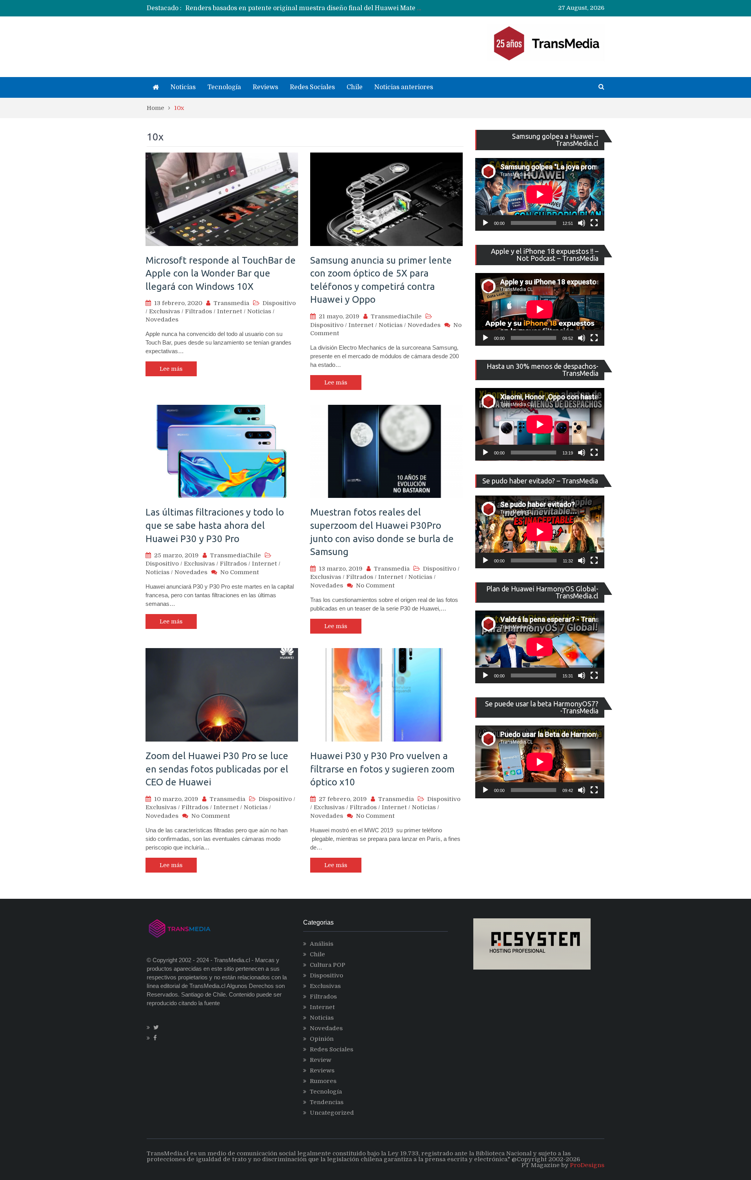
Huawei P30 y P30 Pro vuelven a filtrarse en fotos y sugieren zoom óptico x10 (382, 769)
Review (320, 1059)
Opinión (322, 1038)
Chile (355, 87)
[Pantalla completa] (594, 223)
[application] (539, 194)
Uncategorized (332, 1112)
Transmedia (231, 303)
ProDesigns (587, 1165)
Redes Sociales (312, 87)
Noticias (183, 87)
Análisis (321, 943)
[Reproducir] (485, 223)
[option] (303, 8)
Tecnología (224, 87)
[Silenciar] (582, 223)
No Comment (239, 572)
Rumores (323, 1081)
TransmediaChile (396, 316)
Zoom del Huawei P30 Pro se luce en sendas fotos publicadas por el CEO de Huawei (217, 769)
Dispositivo (279, 303)
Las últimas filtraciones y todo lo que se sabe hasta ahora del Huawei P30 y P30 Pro (215, 525)
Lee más (171, 369)
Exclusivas (164, 311)
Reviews (265, 87)
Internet (229, 311)
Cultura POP (327, 964)
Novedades (162, 319)
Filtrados (198, 311)
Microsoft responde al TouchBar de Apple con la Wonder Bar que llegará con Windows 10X (221, 273)
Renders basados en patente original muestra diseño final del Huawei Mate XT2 (307, 8)
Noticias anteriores (403, 87)
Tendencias (326, 1102)
